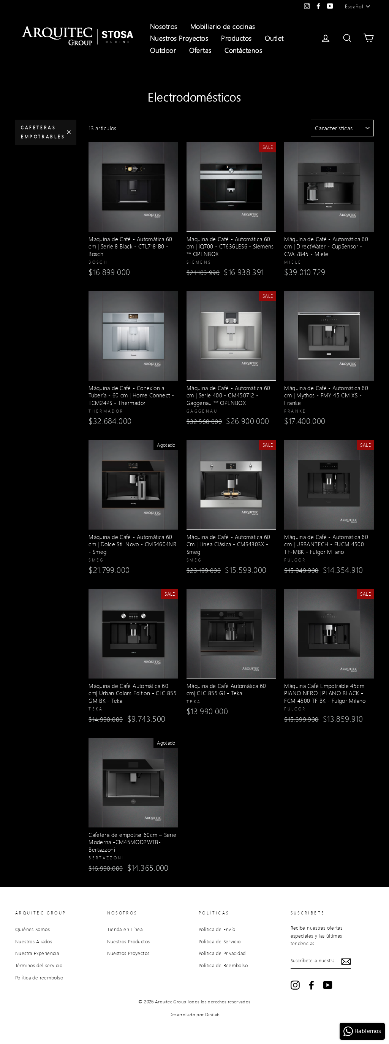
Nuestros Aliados (33, 941)
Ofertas (200, 50)
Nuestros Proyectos (179, 38)
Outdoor (163, 50)
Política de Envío (217, 929)
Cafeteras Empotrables (43, 132)
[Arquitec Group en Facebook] (311, 985)
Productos (236, 38)
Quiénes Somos (32, 929)
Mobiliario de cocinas (222, 26)
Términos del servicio (38, 965)
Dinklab (212, 1014)
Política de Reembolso (223, 965)
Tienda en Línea (125, 929)
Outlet (274, 38)
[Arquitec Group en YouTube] (327, 985)
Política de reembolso (39, 977)
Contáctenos (243, 50)
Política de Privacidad (222, 953)
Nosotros (163, 26)
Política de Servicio (220, 941)
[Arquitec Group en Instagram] (295, 985)
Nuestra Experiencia (37, 953)
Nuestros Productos (128, 941)
